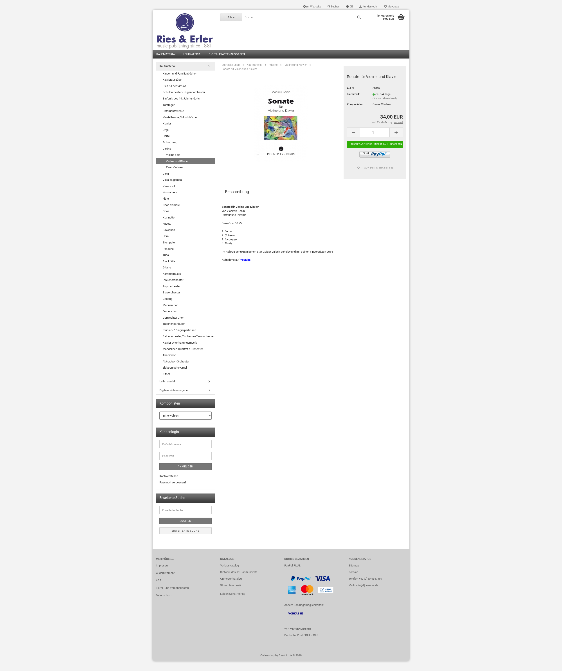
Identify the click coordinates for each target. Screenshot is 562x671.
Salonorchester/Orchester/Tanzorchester (188, 336)
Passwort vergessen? (172, 482)
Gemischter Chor (173, 317)
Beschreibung (237, 191)
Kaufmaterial (166, 54)
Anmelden (185, 466)
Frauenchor (170, 311)
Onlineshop (267, 655)
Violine (167, 148)
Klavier (167, 123)
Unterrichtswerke (173, 111)
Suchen (335, 6)
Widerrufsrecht (165, 573)
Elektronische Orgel (175, 367)
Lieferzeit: (353, 94)
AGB (158, 580)
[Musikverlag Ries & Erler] (185, 30)
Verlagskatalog (229, 565)
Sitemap (354, 565)
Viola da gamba (172, 179)
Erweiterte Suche (185, 530)
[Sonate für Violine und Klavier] (281, 123)
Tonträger (169, 105)
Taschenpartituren (174, 323)
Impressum (163, 565)
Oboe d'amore (171, 205)
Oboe (166, 211)
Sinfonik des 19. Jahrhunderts (181, 98)
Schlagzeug (170, 142)
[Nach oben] (550, 664)
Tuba (166, 255)
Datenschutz (164, 595)
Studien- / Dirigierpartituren (179, 330)
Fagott (167, 223)
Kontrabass (170, 192)
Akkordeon (169, 355)
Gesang (167, 298)
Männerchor (170, 305)
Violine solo (173, 154)
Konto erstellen (168, 476)
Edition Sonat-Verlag (232, 593)
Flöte (166, 198)
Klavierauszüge (172, 79)
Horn (166, 236)
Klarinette (169, 217)
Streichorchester (173, 280)
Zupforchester (171, 286)
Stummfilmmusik (230, 585)
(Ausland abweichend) (385, 98)
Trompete (169, 242)
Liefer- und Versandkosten (172, 587)
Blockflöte (169, 261)
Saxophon (169, 230)
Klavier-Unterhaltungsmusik (180, 342)
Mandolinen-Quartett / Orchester (183, 349)
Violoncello (169, 186)
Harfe (166, 136)
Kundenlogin (370, 6)
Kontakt (353, 572)
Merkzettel (393, 6)
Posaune (168, 248)
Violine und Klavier (177, 161)
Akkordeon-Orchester (176, 361)
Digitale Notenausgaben (227, 54)
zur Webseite (313, 6)
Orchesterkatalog (231, 578)
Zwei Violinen (174, 167)
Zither (166, 374)
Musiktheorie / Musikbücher (180, 117)
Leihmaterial (192, 54)
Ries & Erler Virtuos (174, 86)
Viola (166, 173)
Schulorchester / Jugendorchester (184, 92)
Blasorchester (171, 292)
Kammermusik (172, 273)
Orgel (166, 129)
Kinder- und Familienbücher (179, 73)
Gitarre (167, 267)
